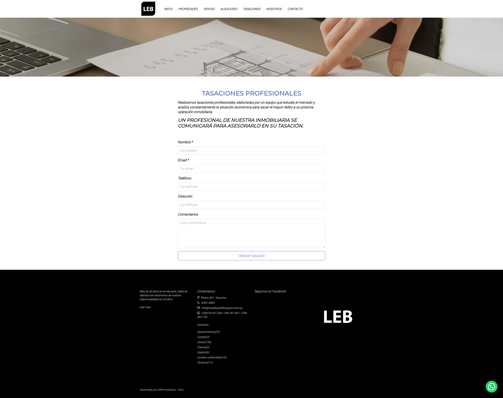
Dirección (185, 196)
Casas (201, 342)
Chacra (201, 347)
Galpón (201, 352)
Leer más (145, 307)
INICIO (168, 9)
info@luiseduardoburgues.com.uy (221, 307)
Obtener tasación (252, 256)
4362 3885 (207, 302)
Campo (201, 337)
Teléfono (184, 178)
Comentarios (188, 214)
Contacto (202, 324)
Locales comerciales (209, 357)
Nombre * (185, 142)
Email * (183, 160)
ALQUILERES (228, 9)
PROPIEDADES (188, 9)
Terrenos (202, 362)
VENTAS (209, 9)
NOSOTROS (274, 9)
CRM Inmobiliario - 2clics (170, 389)
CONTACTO (295, 9)
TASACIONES (251, 9)
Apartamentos (206, 331)
